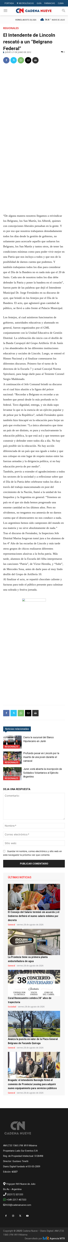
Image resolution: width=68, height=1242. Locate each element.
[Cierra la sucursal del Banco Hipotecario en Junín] (12, 742)
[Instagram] (13, 1216)
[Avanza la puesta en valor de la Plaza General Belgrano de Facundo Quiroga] (34, 1024)
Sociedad (12, 1007)
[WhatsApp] (21, 60)
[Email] (28, 60)
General (11, 925)
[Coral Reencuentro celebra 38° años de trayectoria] (34, 983)
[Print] (35, 60)
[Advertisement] (34, 102)
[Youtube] (27, 1216)
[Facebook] (6, 60)
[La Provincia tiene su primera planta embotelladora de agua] (34, 942)
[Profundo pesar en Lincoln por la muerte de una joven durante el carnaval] (12, 757)
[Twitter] (13, 60)
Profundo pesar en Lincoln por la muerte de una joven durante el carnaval (41, 757)
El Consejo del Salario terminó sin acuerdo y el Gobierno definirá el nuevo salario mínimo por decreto (33, 916)
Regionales (11, 28)
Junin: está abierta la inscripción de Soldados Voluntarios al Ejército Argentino (42, 772)
